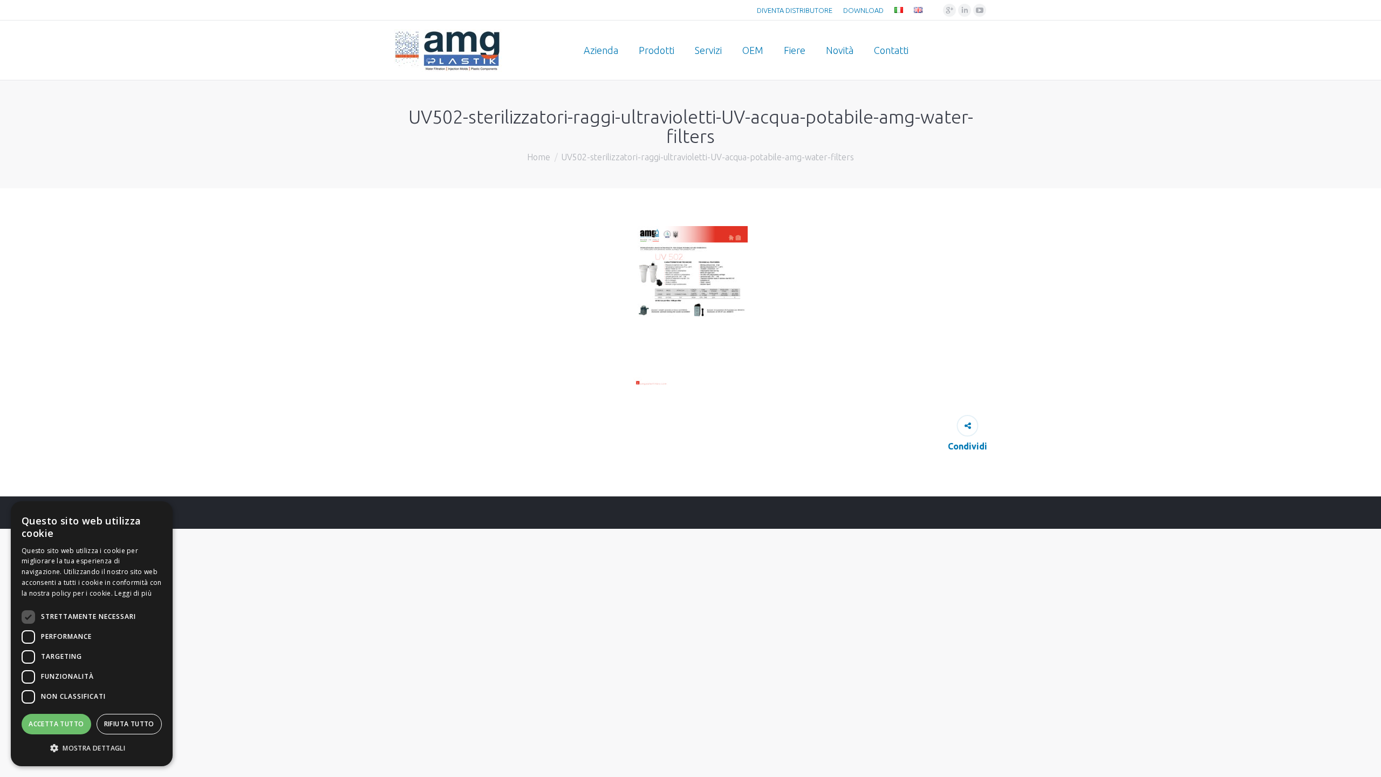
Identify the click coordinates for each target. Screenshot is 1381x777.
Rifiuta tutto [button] (129, 723)
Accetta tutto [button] (56, 723)
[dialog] (92, 633)
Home (538, 157)
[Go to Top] (1364, 760)
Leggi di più (133, 593)
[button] (92, 748)
